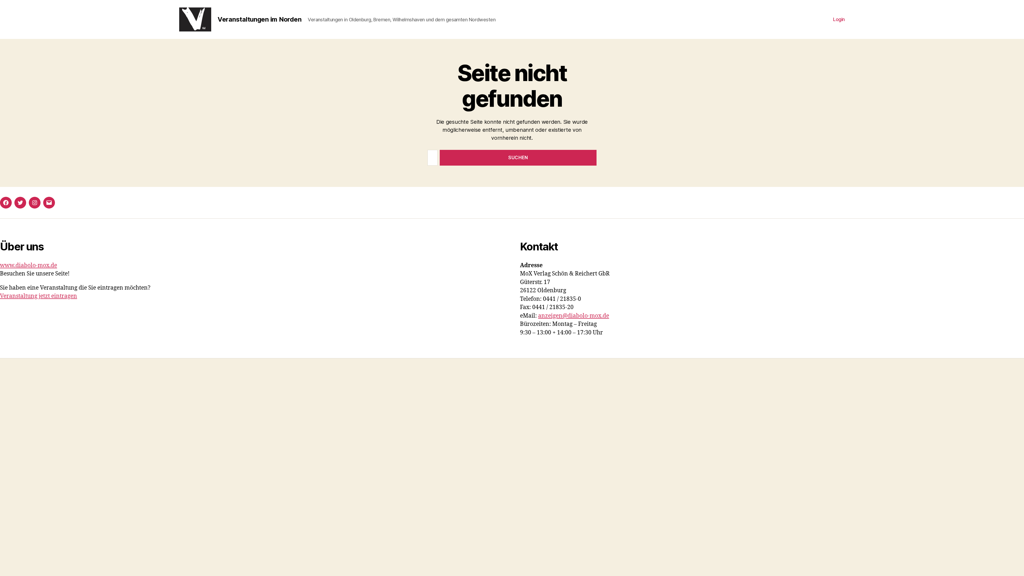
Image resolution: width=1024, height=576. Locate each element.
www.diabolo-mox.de (28, 265)
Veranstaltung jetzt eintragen (38, 296)
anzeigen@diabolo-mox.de (573, 315)
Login (839, 19)
